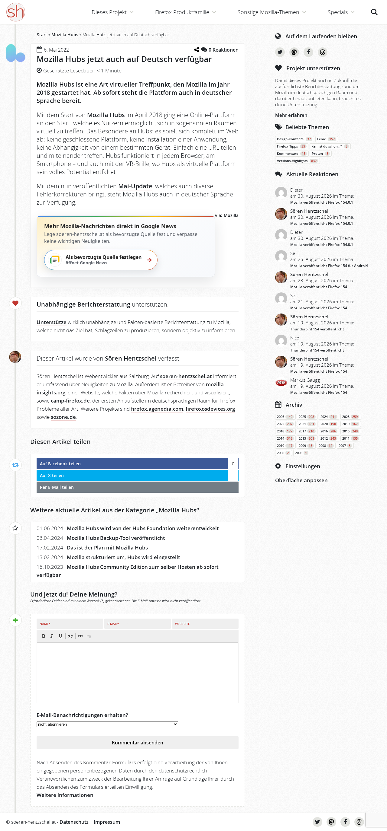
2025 (306, 417)
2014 (284, 438)
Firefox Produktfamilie (182, 12)
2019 (350, 424)
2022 (284, 424)
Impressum (107, 822)
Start (42, 34)
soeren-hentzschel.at (186, 376)
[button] (43, 636)
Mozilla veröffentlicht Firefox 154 (318, 286)
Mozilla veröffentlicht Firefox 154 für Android (329, 265)
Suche (374, 8)
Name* (45, 624)
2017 (306, 431)
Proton (320, 153)
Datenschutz (74, 822)
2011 (350, 438)
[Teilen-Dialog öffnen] (197, 49)
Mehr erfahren (291, 115)
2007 (344, 446)
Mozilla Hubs (64, 34)
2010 (284, 446)
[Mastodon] (294, 52)
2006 (283, 453)
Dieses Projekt (109, 12)
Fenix (326, 139)
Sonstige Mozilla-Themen (268, 12)
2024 (328, 417)
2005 (301, 453)
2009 (305, 446)
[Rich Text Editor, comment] (137, 673)
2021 (306, 424)
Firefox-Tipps (291, 146)
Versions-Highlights (297, 161)
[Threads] (322, 52)
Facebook (308, 52)
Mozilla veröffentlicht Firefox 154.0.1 (321, 202)
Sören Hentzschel (309, 211)
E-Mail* (113, 624)
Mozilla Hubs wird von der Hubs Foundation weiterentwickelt (143, 528)
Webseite (182, 624)
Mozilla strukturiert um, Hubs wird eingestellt (123, 557)
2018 (284, 431)
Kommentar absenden (137, 742)
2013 (306, 438)
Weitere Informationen (65, 794)
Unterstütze (52, 322)
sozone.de (63, 416)
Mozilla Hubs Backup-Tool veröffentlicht (116, 537)
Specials (338, 12)
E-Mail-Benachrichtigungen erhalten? (82, 715)
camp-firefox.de (70, 400)
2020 (328, 424)
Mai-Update (135, 186)
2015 (350, 431)
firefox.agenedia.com (157, 408)
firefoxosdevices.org (210, 408)
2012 (328, 438)
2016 (328, 431)
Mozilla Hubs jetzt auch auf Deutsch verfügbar (124, 58)
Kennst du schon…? (329, 146)
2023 (350, 417)
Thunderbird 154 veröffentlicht (317, 329)
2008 (325, 446)
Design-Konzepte (294, 139)
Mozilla (231, 215)
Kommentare (291, 153)
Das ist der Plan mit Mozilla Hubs (107, 547)
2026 (284, 417)
